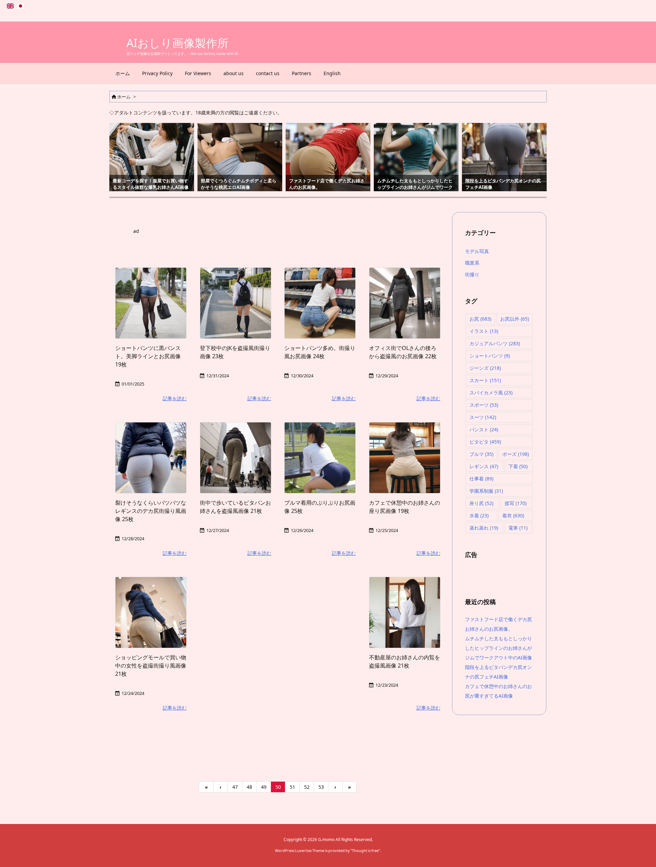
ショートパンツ (489, 355)
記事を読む (175, 398)
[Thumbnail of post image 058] (151, 303)
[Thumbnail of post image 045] (320, 457)
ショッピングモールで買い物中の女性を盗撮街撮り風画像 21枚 (150, 665)
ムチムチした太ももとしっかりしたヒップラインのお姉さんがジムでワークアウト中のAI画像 (498, 648)
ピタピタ (485, 441)
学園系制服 (486, 491)
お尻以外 (514, 319)
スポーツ (483, 405)
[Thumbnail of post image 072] (235, 303)
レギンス (483, 466)
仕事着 (481, 478)
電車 (518, 528)
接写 (516, 503)
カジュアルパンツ (494, 343)
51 (292, 787)
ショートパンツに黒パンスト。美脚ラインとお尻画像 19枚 (148, 356)
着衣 (513, 515)
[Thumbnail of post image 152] (404, 612)
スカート (485, 380)
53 (321, 787)
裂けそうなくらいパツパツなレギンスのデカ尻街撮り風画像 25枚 (150, 511)
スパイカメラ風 (490, 392)
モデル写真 (477, 251)
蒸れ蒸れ (483, 528)
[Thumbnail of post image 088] (151, 457)
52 (307, 787)
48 (249, 787)
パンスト (483, 429)
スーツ (482, 417)
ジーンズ (485, 368)
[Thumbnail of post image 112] (235, 457)
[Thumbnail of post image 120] (404, 303)
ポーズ (515, 454)
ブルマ (481, 454)
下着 (518, 466)
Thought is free (365, 850)
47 (235, 787)
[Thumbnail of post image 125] (320, 303)
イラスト (483, 331)
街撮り (472, 274)
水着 (479, 515)
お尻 (480, 319)
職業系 (472, 263)
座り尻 (481, 503)
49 (263, 787)
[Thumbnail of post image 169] (404, 457)
